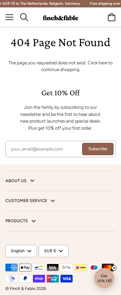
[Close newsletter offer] (114, 268)
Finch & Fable (22, 288)
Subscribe (97, 148)
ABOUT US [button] (16, 180)
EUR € (50, 250)
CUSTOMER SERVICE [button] (26, 200)
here (102, 62)
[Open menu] (12, 17)
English (18, 250)
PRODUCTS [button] (17, 220)
